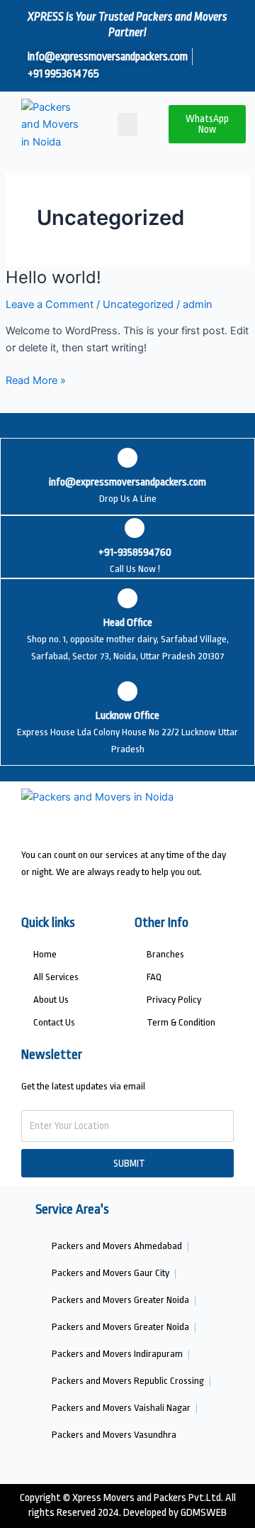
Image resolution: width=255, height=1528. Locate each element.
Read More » (36, 379)
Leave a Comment (50, 304)
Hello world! (53, 277)
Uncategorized (138, 304)
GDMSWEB (204, 1513)
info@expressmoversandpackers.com (127, 482)
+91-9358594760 (134, 552)
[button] (127, 124)
